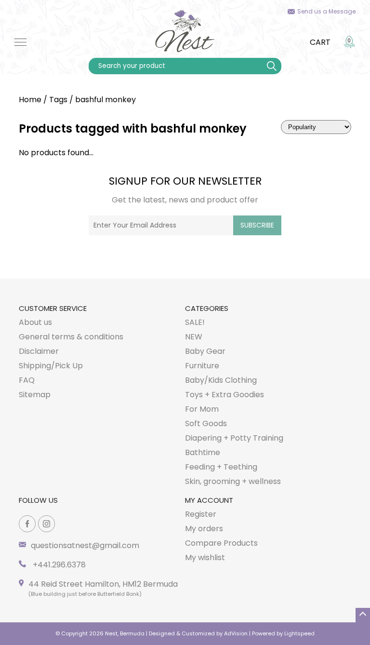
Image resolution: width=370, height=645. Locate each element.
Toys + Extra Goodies (224, 394)
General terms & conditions (71, 336)
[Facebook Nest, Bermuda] (27, 523)
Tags (58, 99)
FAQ (27, 380)
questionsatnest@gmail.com (85, 545)
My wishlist (205, 557)
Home (30, 99)
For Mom (202, 409)
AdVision (236, 633)
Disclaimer (39, 351)
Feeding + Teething (221, 466)
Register (200, 514)
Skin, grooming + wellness (233, 481)
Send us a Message (326, 11)
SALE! (195, 322)
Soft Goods (206, 423)
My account (209, 500)
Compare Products (221, 543)
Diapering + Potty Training (234, 437)
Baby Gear (205, 351)
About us (35, 322)
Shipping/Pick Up (51, 365)
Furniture (202, 365)
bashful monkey (105, 99)
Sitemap (35, 394)
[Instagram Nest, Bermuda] (46, 523)
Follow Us (38, 500)
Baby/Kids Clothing (221, 380)
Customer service (53, 308)
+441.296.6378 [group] (58, 564)
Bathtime (202, 452)
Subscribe (257, 225)
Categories (206, 308)
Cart (320, 42)
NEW (193, 336)
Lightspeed (299, 633)
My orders (204, 528)
